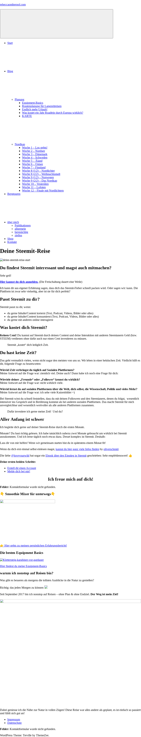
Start (10, 42)
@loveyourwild (20, 455)
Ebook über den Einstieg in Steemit (66, 455)
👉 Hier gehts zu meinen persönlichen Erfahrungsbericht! (33, 545)
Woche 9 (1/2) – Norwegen (38, 177)
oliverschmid (111, 449)
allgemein (20, 228)
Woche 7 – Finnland (34, 167)
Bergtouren (13, 193)
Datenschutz (14, 722)
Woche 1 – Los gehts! (34, 147)
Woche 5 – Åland (32, 160)
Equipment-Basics (32, 102)
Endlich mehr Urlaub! (34, 109)
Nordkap (20, 144)
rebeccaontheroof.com (13, 4)
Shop (10, 238)
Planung (19, 99)
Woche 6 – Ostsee (32, 164)
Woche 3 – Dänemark (34, 154)
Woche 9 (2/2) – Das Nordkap (39, 180)
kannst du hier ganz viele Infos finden (77, 449)
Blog (10, 71)
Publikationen (23, 225)
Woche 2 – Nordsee (33, 150)
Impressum (13, 719)
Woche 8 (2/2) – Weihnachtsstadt (41, 174)
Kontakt (12, 242)
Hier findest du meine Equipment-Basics (23, 566)
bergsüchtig (21, 232)
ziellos (18, 235)
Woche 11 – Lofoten (34, 187)
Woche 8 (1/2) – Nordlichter (38, 170)
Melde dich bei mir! (18, 471)
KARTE (27, 116)
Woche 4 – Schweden (34, 157)
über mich (13, 222)
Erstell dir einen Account (21, 468)
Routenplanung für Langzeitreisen (42, 106)
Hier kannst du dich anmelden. (19, 281)
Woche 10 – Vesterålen (35, 183)
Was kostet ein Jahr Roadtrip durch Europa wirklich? (52, 112)
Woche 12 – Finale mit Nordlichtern (43, 190)
